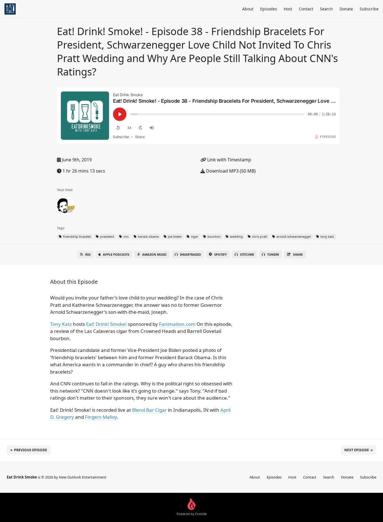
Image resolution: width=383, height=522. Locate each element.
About (247, 9)
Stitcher (247, 254)
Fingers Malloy (101, 417)
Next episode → (358, 450)
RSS (88, 254)
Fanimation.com (177, 324)
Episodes (268, 9)
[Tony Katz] (66, 207)
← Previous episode (28, 450)
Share (298, 254)
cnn (126, 236)
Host (288, 9)
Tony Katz (61, 324)
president (106, 236)
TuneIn (273, 254)
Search (326, 9)
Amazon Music (154, 254)
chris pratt (259, 236)
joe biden (174, 236)
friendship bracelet (76, 236)
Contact (306, 9)
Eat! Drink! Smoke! (106, 324)
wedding (236, 236)
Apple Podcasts (116, 254)
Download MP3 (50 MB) (230, 171)
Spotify (220, 254)
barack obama (148, 236)
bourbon (214, 236)
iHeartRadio (190, 254)
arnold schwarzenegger (293, 236)
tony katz (327, 236)
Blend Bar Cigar (149, 410)
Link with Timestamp (228, 160)
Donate (346, 9)
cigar (194, 236)
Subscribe (369, 9)
